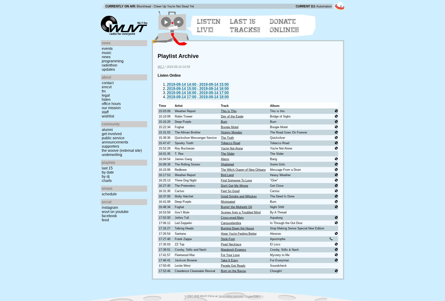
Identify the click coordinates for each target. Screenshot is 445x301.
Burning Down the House (237, 228)
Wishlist (108, 116)
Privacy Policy (252, 296)
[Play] (166, 22)
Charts (107, 181)
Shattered (227, 164)
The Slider (228, 153)
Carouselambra (231, 223)
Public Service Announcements (115, 140)
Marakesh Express (233, 249)
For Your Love (230, 255)
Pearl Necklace (231, 244)
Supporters (110, 146)
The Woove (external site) (122, 150)
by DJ (106, 176)
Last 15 (107, 168)
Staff (105, 112)
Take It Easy (229, 260)
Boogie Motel (229, 127)
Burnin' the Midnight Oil (236, 207)
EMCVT (106, 87)
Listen (106, 99)
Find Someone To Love (236, 180)
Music (106, 53)
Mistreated (228, 201)
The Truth (227, 137)
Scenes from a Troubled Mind (241, 212)
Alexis (225, 159)
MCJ (161, 67)
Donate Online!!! (284, 25)
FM (104, 91)
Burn (224, 122)
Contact (108, 83)
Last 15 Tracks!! (245, 25)
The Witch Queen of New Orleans (243, 169)
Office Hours (111, 104)
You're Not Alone (232, 148)
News (106, 57)
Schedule (109, 194)
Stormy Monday (231, 132)
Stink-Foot (228, 239)
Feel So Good (230, 191)
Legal (106, 95)
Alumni (107, 130)
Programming (113, 61)
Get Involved (112, 134)
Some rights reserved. (231, 296)
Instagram (110, 207)
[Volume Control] (179, 22)
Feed (105, 220)
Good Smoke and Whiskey (239, 196)
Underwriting (112, 155)
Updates (108, 69)
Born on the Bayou (233, 271)
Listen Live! (209, 25)
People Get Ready (233, 265)
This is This (229, 111)
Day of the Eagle (232, 116)
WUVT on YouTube (115, 212)
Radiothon (109, 65)
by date (108, 172)
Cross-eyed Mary (232, 217)
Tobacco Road (230, 143)
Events (107, 49)
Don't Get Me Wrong (234, 185)
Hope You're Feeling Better (239, 233)
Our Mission (111, 108)
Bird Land (227, 175)
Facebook (109, 216)
